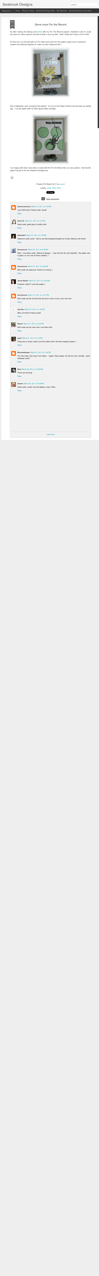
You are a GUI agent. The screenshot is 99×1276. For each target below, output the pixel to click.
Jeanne (20, 383)
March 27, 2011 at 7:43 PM (41, 352)
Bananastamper (23, 352)
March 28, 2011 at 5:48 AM (34, 383)
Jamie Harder (22, 280)
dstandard (21, 235)
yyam (19, 338)
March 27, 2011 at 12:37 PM (38, 295)
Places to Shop (28, 10)
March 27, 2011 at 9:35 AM (38, 266)
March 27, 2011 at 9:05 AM (38, 249)
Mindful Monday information (80, 10)
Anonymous (22, 266)
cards (49, 188)
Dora (19, 369)
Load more (51, 434)
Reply (19, 213)
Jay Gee (20, 309)
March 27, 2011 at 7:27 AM (35, 221)
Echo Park (56, 188)
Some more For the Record (50, 24)
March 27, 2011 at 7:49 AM (36, 235)
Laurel (62, 184)
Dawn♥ (20, 323)
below (39, 31)
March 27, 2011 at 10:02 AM (39, 280)
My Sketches (62, 10)
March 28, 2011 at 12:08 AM (32, 369)
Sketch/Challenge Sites (45, 10)
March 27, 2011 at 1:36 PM (34, 309)
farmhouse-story (23, 206)
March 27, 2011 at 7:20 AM (41, 206)
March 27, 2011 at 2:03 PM (34, 323)
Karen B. (20, 221)
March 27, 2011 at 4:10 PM (32, 338)
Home (17, 10)
